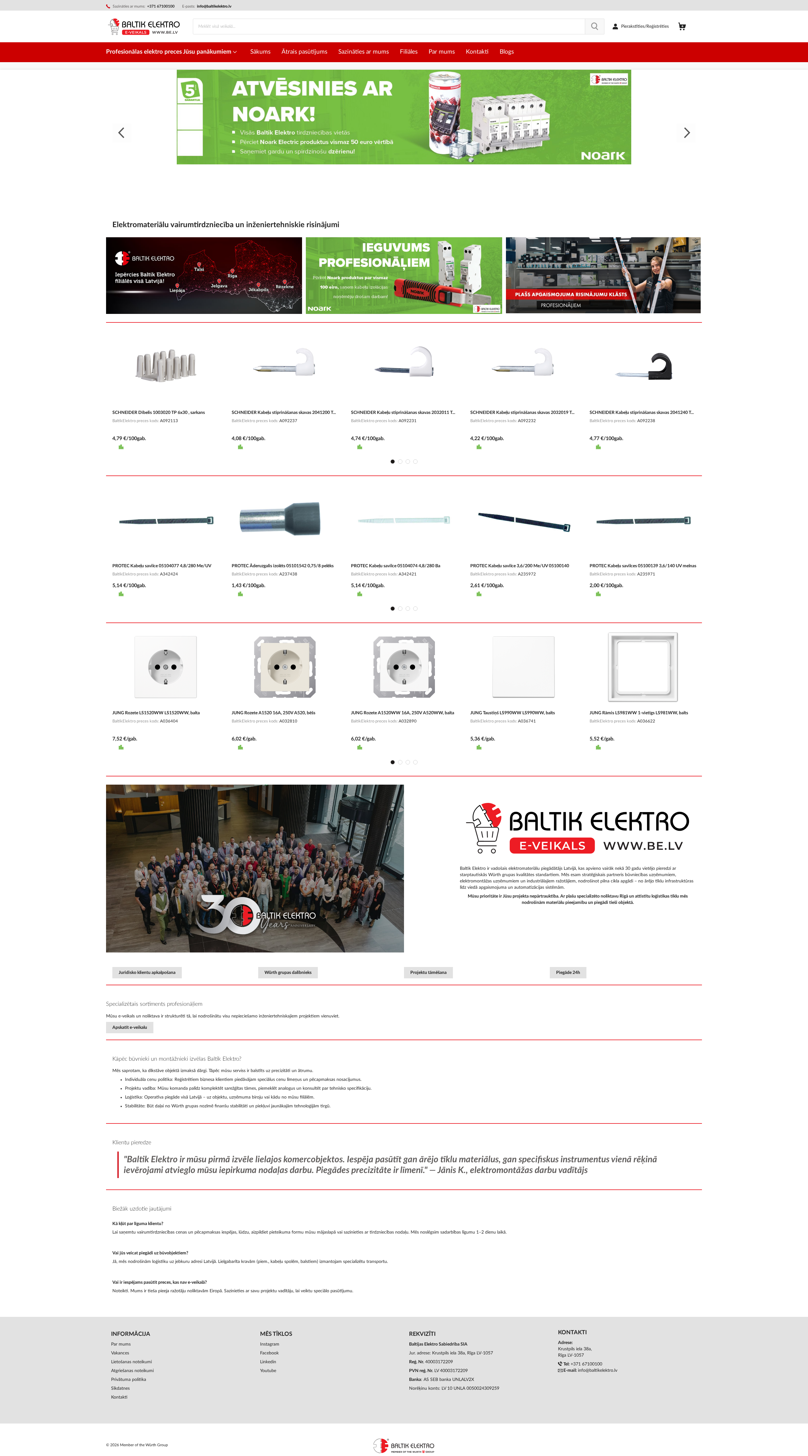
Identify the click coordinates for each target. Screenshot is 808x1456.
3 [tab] (408, 461)
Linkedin (268, 1362)
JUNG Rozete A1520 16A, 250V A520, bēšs (273, 713)
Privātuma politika (128, 1379)
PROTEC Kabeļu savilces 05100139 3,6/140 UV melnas (643, 566)
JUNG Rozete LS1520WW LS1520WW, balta (156, 713)
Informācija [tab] (130, 1334)
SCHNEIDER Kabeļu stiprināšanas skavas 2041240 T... (642, 412)
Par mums (121, 1344)
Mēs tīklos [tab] (276, 1334)
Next (686, 132)
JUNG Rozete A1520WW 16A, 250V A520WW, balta (402, 713)
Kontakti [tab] (572, 1332)
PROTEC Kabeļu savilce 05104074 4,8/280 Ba (395, 566)
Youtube (268, 1371)
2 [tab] (400, 461)
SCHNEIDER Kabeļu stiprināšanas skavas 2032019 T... (522, 412)
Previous (121, 132)
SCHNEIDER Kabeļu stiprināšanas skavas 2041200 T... (284, 412)
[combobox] (398, 26)
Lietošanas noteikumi (131, 1362)
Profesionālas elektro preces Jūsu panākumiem (169, 52)
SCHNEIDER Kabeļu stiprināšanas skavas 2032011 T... (403, 412)
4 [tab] (415, 461)
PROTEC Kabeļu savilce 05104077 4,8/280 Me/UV (161, 566)
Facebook (269, 1353)
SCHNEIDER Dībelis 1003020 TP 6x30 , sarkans (158, 412)
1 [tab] (392, 461)
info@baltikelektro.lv (214, 6)
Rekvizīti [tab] (422, 1334)
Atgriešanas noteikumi (132, 1371)
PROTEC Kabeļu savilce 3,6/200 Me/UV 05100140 (519, 566)
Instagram (269, 1344)
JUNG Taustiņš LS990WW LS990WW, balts (512, 713)
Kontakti (119, 1397)
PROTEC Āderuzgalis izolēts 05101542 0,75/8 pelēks (283, 566)
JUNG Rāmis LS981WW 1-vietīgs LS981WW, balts (639, 713)
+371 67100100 (586, 1364)
